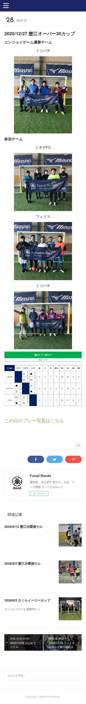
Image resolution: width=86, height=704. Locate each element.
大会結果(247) (11, 433)
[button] (6, 5)
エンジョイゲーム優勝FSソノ (22, 609)
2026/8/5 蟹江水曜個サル (22, 563)
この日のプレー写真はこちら (34, 420)
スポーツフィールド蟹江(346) (35, 433)
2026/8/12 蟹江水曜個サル (23, 526)
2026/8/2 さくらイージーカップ (27, 600)
